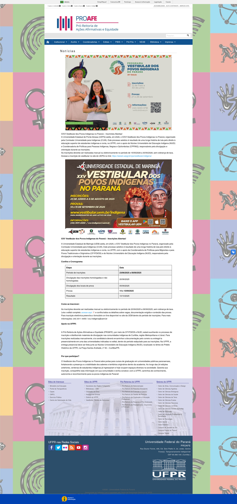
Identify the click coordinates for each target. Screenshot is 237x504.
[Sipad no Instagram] (85, 448)
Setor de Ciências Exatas (167, 400)
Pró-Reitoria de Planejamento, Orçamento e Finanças (137, 406)
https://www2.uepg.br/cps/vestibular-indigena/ (132, 155)
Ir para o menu (67, 6)
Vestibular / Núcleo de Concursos (97, 400)
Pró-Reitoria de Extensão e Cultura (134, 391)
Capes (52, 391)
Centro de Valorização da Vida (60, 400)
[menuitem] (48, 42)
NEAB (142, 41)
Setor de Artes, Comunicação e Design (172, 386)
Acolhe (74, 41)
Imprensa (169, 41)
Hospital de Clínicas (93, 394)
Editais (106, 41)
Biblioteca (154, 41)
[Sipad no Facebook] (51, 448)
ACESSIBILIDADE (159, 6)
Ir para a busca (79, 6)
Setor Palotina (163, 424)
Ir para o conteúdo (54, 6)
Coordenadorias (90, 41)
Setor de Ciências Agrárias (167, 389)
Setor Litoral (162, 422)
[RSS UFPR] (72, 448)
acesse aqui (86, 312)
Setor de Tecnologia (165, 419)
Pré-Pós (130, 41)
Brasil (67, 2)
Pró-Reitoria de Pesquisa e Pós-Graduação (137, 402)
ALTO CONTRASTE (172, 6)
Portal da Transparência (58, 389)
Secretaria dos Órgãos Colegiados (98, 386)
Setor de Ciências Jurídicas (167, 406)
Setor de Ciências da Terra (167, 397)
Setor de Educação (165, 411)
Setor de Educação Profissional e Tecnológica (170, 415)
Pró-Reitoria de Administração (132, 386)
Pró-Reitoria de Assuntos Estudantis (135, 389)
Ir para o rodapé (91, 6)
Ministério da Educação (58, 386)
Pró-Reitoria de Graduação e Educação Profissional (136, 398)
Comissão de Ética (92, 391)
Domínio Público (55, 397)
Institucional (59, 41)
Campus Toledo (163, 433)
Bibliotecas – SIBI (92, 389)
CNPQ (52, 394)
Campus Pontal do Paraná (167, 430)
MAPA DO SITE (184, 6)
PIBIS (117, 41)
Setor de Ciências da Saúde (168, 394)
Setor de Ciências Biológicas (168, 391)
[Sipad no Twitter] (58, 448)
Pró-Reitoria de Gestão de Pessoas (134, 394)
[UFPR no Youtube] (78, 448)
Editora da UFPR (92, 397)
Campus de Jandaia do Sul (167, 427)
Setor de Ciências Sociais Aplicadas (171, 408)
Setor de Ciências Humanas (168, 403)
